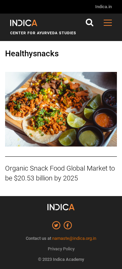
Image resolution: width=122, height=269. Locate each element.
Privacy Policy (61, 248)
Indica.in (103, 6)
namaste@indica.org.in (74, 238)
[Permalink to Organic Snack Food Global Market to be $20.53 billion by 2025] (61, 110)
